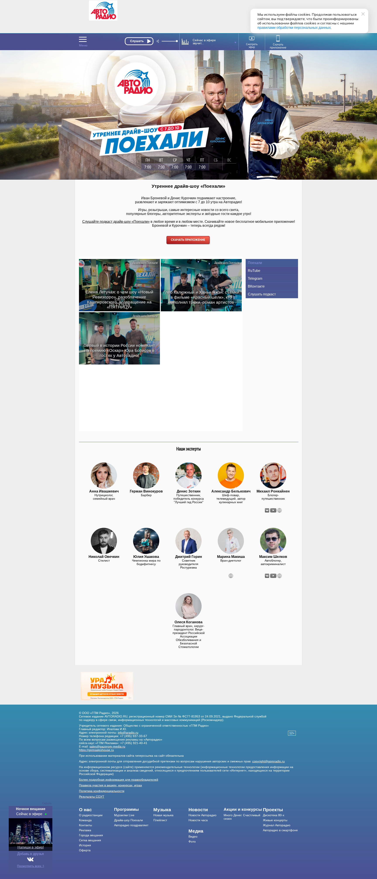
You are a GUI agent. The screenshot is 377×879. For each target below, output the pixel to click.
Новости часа (198, 820)
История (85, 845)
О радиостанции (91, 815)
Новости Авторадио (202, 815)
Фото (192, 841)
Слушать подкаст (262, 294)
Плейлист (160, 820)
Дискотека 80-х (273, 815)
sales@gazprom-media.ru (107, 746)
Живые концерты (275, 820)
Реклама (85, 830)
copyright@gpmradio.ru (268, 761)
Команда (85, 820)
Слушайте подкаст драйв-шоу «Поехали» (116, 221)
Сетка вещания (90, 840)
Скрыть (47, 803)
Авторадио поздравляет (131, 825)
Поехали (255, 263)
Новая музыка (163, 815)
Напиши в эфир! (30, 847)
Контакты (85, 825)
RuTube (254, 271)
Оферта (85, 850)
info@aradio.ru (128, 732)
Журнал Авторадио (276, 825)
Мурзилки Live (124, 815)
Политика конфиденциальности (101, 791)
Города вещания (91, 835)
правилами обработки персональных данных (294, 27)
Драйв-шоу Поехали (145, 262)
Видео (192, 836)
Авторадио (280, 830)
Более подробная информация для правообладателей (118, 779)
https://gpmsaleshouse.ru (96, 750)
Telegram (255, 278)
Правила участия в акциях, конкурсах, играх (110, 785)
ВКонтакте (256, 286)
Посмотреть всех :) (30, 866)
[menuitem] (96, 809)
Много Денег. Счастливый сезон (242, 816)
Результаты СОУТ (91, 796)
